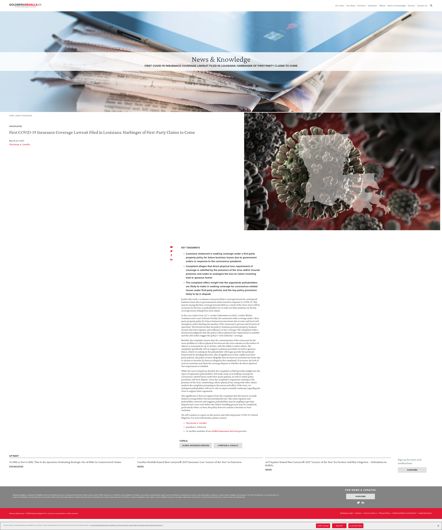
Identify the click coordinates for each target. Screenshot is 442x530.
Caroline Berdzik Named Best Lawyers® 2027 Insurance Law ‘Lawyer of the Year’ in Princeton (189, 462)
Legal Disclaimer (425, 513)
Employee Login (346, 513)
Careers (358, 513)
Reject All (339, 526)
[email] (171, 247)
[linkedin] (171, 259)
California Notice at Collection (404, 513)
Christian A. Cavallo (19, 144)
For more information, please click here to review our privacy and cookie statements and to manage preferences (126, 525)
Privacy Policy (384, 513)
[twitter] (171, 251)
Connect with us (370, 513)
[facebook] (171, 255)
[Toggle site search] (431, 5)
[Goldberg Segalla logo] (25, 5)
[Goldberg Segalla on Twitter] (358, 502)
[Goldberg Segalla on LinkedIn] (363, 502)
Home (11, 115)
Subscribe (412, 470)
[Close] (438, 525)
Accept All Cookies (356, 526)
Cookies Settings (323, 526)
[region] (221, 526)
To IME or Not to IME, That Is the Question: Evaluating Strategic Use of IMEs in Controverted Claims (65, 462)
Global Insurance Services (225, 431)
